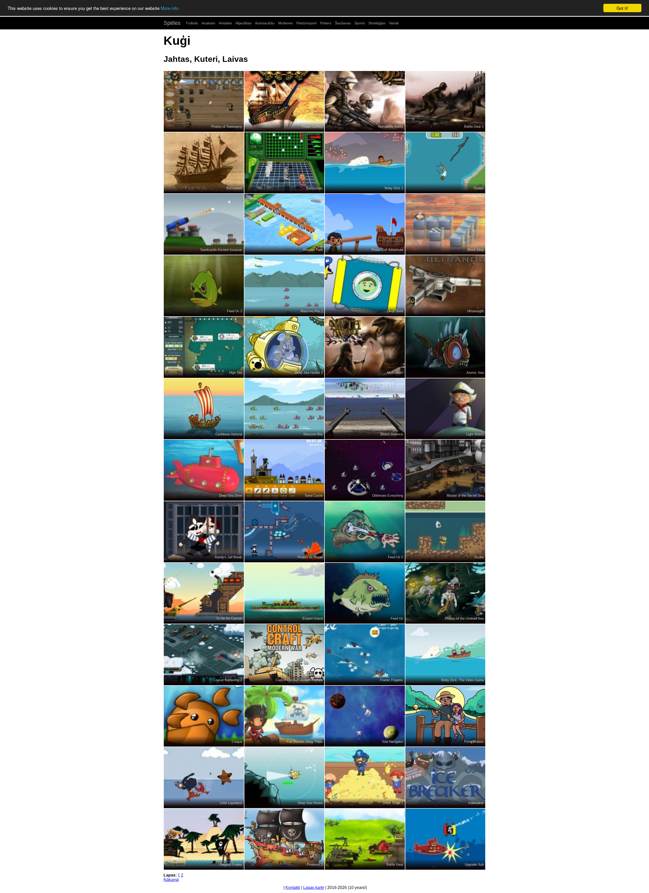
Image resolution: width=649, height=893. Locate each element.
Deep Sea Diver (230, 495)
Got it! (622, 8)
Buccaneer (234, 188)
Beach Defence (392, 434)
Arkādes (225, 23)
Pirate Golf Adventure (387, 250)
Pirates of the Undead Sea (464, 618)
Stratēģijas (376, 23)
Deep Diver (395, 311)
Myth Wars (395, 373)
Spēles (172, 23)
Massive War (313, 434)
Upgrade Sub (474, 864)
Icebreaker (476, 803)
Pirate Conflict (312, 126)
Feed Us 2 (395, 557)
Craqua (237, 741)
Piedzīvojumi (306, 23)
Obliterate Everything (387, 495)
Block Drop (475, 250)
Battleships (314, 188)
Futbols (192, 23)
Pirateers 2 (315, 864)
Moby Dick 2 (394, 188)
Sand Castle (314, 495)
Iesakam (208, 23)
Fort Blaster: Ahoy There (305, 741)
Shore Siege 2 (392, 803)
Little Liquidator (231, 803)
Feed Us (397, 618)
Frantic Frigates (391, 680)
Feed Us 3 (234, 311)
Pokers (325, 23)
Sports (359, 23)
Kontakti (292, 887)
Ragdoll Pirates (231, 864)
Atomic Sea (475, 373)
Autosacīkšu (265, 23)
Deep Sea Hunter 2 (309, 373)
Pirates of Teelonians (226, 126)
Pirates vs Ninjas (310, 557)
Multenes (285, 23)
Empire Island (312, 618)
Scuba (479, 557)
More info (169, 8)
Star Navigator (392, 741)
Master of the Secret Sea (465, 495)
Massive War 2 (312, 311)
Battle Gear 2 (474, 126)
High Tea (235, 373)
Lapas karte (313, 887)
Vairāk (394, 23)
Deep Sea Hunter (310, 803)
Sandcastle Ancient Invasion (221, 250)
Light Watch (475, 434)
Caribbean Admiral (228, 434)
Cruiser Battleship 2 (227, 680)
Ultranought (475, 311)
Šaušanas (343, 23)
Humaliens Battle (390, 126)
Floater (479, 188)
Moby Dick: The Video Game (462, 680)
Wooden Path (313, 250)
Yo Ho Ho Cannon (229, 618)
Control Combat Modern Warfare (299, 680)
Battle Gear (394, 864)
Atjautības (243, 23)
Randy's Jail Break (228, 557)
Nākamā (171, 880)
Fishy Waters (474, 741)
